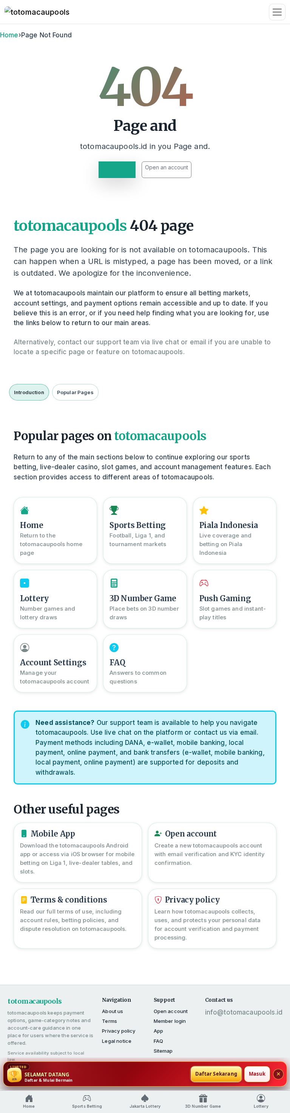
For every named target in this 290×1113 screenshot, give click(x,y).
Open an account (166, 167)
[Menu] (277, 12)
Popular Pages (75, 392)
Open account (171, 1011)
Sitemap (163, 1051)
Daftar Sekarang (216, 1073)
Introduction (29, 392)
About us (112, 1011)
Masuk (257, 1073)
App (158, 1031)
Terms (109, 1021)
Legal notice (116, 1041)
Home (9, 35)
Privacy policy (118, 1031)
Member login (170, 1021)
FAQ (158, 1041)
